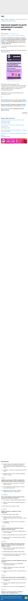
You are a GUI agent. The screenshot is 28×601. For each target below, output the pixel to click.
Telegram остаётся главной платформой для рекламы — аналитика (14, 503)
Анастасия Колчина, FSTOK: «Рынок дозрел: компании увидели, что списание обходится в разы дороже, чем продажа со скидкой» (13, 545)
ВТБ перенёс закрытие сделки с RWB (10, 514)
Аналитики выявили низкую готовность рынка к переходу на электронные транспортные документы (14, 555)
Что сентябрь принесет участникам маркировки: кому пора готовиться (14, 561)
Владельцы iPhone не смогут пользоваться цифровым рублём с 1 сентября (14, 474)
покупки (17, 35)
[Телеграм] (6, 16)
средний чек (13, 35)
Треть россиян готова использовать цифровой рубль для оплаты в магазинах (14, 532)
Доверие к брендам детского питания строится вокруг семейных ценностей (14, 568)
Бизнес (3, 558)
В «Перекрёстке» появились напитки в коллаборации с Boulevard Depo (14, 522)
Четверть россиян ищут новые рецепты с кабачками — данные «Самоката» (14, 484)
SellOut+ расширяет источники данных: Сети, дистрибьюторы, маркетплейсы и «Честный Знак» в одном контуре (15, 518)
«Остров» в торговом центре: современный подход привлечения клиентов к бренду (12, 529)
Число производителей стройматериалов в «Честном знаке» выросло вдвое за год (13, 487)
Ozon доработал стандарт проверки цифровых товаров (14, 499)
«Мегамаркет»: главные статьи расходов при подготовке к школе (15, 471)
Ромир (4, 35)
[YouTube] (16, 16)
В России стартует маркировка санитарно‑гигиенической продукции (14, 583)
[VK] (8, 16)
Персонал (4, 509)
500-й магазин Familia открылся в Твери (11, 506)
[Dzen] (13, 16)
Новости (6, 19)
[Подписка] (21, 16)
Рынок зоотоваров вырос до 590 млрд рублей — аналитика (13, 130)
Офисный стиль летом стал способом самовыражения (14, 586)
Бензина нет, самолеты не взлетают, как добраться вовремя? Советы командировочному (12, 592)
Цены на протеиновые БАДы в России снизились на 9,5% (14, 534)
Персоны (4, 541)
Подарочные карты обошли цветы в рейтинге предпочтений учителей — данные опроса (12, 491)
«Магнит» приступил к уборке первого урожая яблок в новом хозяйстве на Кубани (14, 548)
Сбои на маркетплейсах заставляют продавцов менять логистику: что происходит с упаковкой (13, 497)
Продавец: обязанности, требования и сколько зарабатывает (11, 512)
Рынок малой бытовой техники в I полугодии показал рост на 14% (14, 571)
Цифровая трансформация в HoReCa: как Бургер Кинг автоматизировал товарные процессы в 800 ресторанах (13, 481)
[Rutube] (18, 16)
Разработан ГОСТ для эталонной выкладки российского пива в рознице (14, 538)
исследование (21, 35)
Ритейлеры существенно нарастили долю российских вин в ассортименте (14, 580)
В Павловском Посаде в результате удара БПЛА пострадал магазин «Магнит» (13, 564)
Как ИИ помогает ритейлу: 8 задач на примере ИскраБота (13, 577)
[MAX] (11, 16)
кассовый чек (8, 35)
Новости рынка (11, 19)
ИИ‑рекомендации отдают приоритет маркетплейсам (13, 551)
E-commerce (4, 494)
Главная (2, 19)
